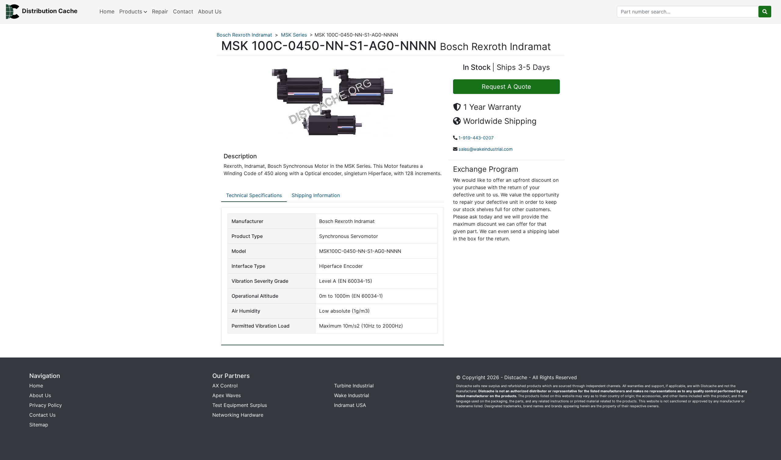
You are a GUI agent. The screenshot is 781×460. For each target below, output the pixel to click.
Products (131, 11)
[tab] (254, 195)
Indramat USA (350, 405)
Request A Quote (506, 86)
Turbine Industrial (354, 386)
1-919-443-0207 (476, 137)
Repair (160, 11)
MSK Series (294, 35)
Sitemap (38, 425)
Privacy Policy (45, 405)
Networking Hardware (237, 415)
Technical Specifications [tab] (254, 195)
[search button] (764, 11)
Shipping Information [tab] (316, 195)
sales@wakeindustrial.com (486, 149)
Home (106, 11)
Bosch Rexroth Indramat (244, 35)
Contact (183, 11)
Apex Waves (226, 395)
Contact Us (42, 415)
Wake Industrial (351, 395)
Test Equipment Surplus (239, 405)
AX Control (225, 386)
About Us (209, 11)
